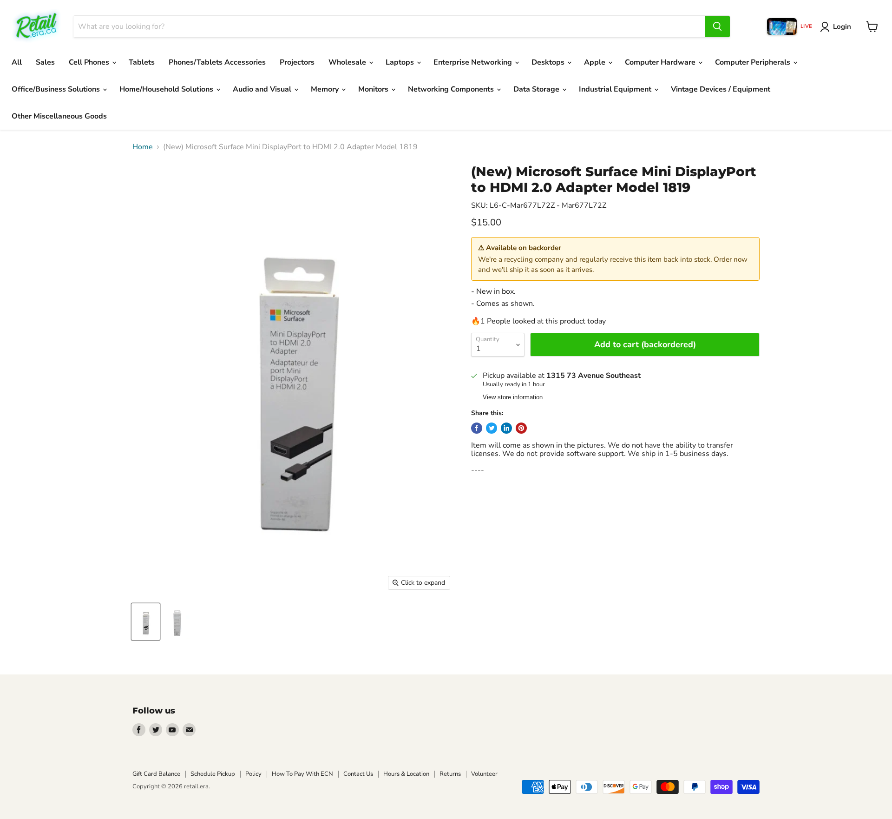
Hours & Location (406, 774)
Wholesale (348, 62)
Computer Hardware (661, 62)
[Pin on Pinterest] (521, 428)
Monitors (374, 89)
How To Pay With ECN (302, 774)
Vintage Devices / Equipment (720, 89)
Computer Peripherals (753, 62)
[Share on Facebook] (476, 428)
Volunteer (484, 774)
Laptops (401, 62)
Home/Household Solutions (167, 89)
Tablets (142, 62)
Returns (450, 774)
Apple (595, 62)
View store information (513, 397)
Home (142, 147)
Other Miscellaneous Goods (59, 116)
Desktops (548, 62)
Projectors (297, 62)
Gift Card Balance (156, 774)
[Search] (717, 26)
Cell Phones (90, 62)
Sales (45, 62)
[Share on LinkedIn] (506, 428)
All (17, 62)
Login (842, 26)
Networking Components (452, 89)
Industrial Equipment (616, 89)
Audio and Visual (263, 89)
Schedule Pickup (212, 774)
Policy (253, 774)
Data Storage (537, 89)
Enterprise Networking (473, 62)
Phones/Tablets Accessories (217, 62)
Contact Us (358, 774)
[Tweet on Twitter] (491, 428)
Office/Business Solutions (57, 89)
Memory (326, 89)
